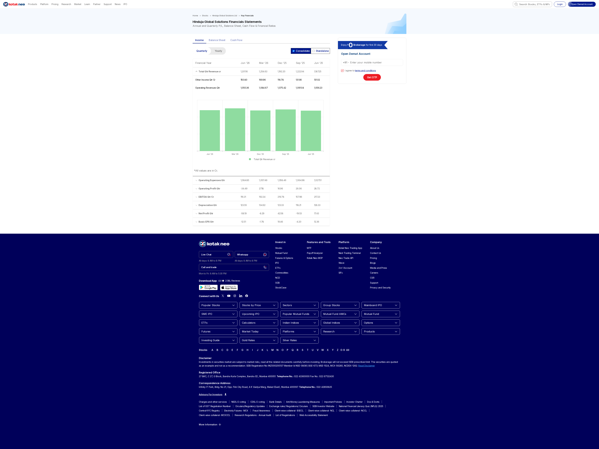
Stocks (205, 15)
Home (195, 15)
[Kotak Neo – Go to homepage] (14, 4)
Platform (44, 4)
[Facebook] (246, 295)
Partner (97, 4)
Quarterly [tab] (201, 50)
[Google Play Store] (208, 287)
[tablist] (261, 40)
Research (66, 4)
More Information (208, 424)
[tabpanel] (261, 139)
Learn (87, 4)
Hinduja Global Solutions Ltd (224, 15)
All (347, 350)
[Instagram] (234, 295)
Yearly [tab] (218, 50)
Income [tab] (199, 40)
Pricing (55, 4)
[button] (582, 4)
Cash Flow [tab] (236, 40)
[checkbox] (342, 70)
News (117, 4)
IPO (125, 4)
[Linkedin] (240, 295)
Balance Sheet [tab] (217, 40)
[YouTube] (228, 295)
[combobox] (532, 4)
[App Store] (229, 287)
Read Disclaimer (366, 365)
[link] (216, 254)
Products (32, 4)
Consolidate (303, 50)
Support (108, 4)
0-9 (342, 350)
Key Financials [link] (247, 15)
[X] (222, 295)
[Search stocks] (516, 4)
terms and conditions (365, 70)
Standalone (322, 50)
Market (77, 4)
